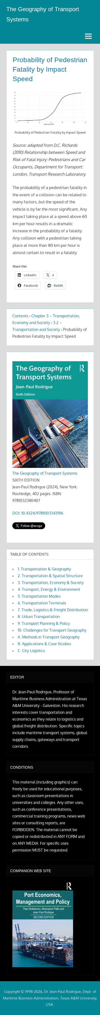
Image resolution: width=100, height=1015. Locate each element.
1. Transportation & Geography (44, 569)
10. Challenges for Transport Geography (52, 630)
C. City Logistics (31, 650)
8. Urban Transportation (39, 616)
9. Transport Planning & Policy (44, 623)
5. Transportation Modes (39, 596)
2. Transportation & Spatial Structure (50, 575)
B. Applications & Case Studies (44, 643)
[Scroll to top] (88, 1003)
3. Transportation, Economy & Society (51, 582)
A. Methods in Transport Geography (49, 637)
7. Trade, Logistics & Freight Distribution (53, 609)
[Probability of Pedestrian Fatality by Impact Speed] (50, 108)
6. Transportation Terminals (42, 603)
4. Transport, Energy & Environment (49, 589)
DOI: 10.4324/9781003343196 (37, 513)
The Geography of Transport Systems (44, 473)
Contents (20, 315)
